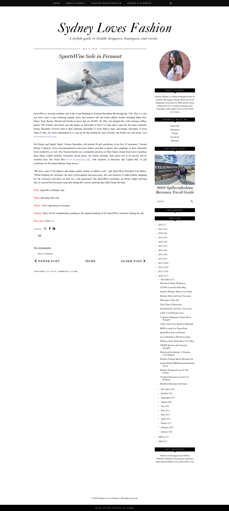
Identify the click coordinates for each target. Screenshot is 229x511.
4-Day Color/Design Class (172, 312)
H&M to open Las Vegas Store (173, 328)
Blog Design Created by (114, 508)
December (165, 279)
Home (56, 3)
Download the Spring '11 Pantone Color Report (175, 353)
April (163, 418)
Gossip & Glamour (140, 3)
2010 (160, 275)
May (163, 414)
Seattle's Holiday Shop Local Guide (176, 291)
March (164, 423)
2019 (160, 237)
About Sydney (75, 3)
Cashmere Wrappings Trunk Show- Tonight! (175, 318)
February (165, 427)
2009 (160, 436)
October (164, 393)
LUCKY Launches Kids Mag (173, 287)
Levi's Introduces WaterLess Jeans (175, 336)
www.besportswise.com (45, 136)
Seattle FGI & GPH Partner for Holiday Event (177, 364)
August (164, 401)
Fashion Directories (105, 3)
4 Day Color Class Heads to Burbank (176, 323)
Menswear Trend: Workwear (172, 283)
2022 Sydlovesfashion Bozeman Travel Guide (175, 190)
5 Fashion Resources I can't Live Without (174, 378)
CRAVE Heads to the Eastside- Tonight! (174, 346)
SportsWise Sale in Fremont (172, 332)
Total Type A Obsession (171, 304)
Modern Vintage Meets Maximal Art (176, 358)
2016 (160, 250)
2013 (160, 262)
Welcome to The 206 (169, 300)
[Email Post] (39, 235)
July (163, 406)
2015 (160, 254)
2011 (160, 271)
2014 (160, 258)
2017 (160, 245)
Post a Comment (45, 253)
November (165, 389)
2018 (160, 241)
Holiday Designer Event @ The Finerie (174, 371)
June (163, 410)
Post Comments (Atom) (64, 272)
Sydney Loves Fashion (109, 498)
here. (52, 220)
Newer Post (48, 261)
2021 (160, 228)
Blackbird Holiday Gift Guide (173, 383)
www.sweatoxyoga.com (78, 159)
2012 (160, 267)
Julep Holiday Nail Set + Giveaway (176, 308)
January (164, 431)
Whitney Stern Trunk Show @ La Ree (177, 340)
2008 (160, 441)
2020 (160, 233)
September (165, 397)
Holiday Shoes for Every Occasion (175, 295)
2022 (160, 224)
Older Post (132, 261)
